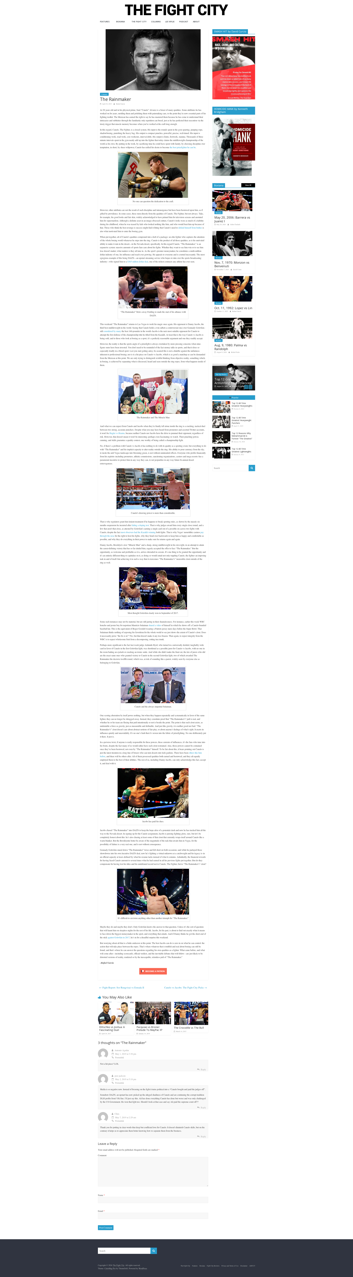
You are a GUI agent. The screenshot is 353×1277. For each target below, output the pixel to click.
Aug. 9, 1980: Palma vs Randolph (230, 347)
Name (101, 1195)
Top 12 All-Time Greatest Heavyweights (242, 404)
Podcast (183, 21)
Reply (203, 1069)
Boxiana (120, 21)
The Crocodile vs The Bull (189, 1027)
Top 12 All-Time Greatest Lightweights (241, 450)
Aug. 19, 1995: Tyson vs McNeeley (231, 381)
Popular (235, 397)
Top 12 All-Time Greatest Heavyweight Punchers (241, 420)
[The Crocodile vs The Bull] (190, 1003)
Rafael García (120, 104)
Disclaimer (243, 1266)
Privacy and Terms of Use (229, 1266)
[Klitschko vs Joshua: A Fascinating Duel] (116, 1003)
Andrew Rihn (236, 386)
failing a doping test (140, 525)
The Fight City (139, 21)
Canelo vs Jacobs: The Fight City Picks (185, 987)
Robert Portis (235, 352)
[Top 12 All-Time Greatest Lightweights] (222, 447)
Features (104, 21)
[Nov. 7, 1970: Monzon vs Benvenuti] (232, 232)
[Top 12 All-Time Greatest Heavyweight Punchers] (222, 415)
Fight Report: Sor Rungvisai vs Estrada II (121, 987)
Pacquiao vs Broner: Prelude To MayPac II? (149, 1028)
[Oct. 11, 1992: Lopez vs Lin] (232, 277)
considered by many (112, 331)
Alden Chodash (235, 224)
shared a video (155, 625)
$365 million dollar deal (137, 261)
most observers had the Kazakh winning (138, 532)
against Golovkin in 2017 (119, 937)
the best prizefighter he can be (183, 147)
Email (101, 1210)
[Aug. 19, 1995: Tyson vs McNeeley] (233, 365)
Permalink (119, 1057)
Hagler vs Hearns (117, 433)
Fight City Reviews (213, 1266)
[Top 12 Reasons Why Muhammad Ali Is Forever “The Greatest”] (222, 431)
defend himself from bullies (190, 227)
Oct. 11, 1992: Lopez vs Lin (233, 308)
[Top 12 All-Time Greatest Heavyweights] (222, 401)
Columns (156, 21)
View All (248, 185)
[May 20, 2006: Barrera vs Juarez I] (232, 191)
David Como (237, 269)
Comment (102, 1155)
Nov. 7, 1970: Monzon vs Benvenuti (231, 264)
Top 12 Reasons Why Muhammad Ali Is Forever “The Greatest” (242, 436)
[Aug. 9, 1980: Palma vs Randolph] (232, 319)
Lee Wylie (170, 21)
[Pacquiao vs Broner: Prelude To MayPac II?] (153, 1003)
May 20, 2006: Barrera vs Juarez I (232, 219)
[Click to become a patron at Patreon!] (153, 968)
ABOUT (196, 21)
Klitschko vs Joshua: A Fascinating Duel (112, 1028)
